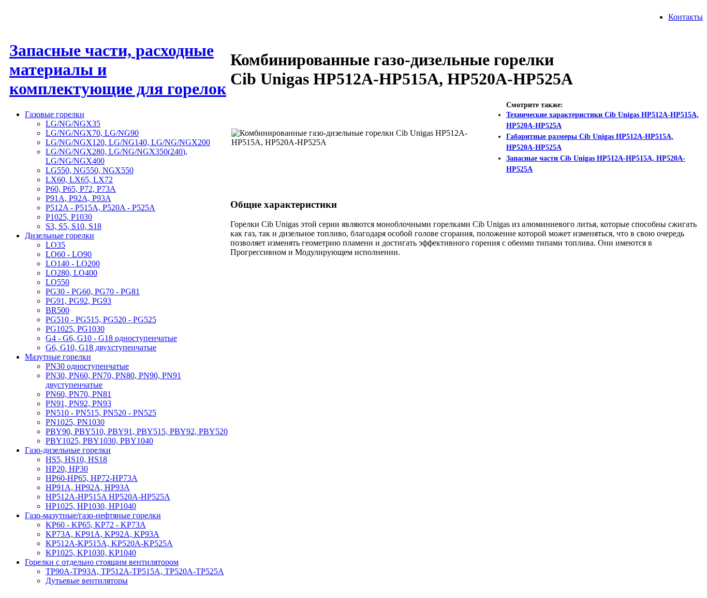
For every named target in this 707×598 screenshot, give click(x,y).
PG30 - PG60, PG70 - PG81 (93, 291)
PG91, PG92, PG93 (78, 300)
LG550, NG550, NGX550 (90, 170)
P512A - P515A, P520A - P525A (100, 207)
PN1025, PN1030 (75, 422)
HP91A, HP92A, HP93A (88, 487)
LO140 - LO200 (73, 263)
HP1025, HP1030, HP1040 (91, 506)
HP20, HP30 (67, 468)
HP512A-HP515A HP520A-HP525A (108, 496)
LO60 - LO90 (69, 254)
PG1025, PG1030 (75, 328)
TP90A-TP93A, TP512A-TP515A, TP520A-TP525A (135, 571)
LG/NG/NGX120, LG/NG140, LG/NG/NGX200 (128, 142)
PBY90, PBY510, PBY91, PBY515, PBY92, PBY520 (137, 431)
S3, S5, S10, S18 (73, 226)
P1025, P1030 (69, 216)
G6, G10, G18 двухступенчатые (101, 347)
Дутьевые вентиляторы (87, 580)
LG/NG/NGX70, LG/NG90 (92, 133)
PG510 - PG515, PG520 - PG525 (101, 319)
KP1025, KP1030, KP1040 (91, 552)
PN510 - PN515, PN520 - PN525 (101, 412)
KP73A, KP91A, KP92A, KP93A (102, 534)
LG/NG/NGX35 (73, 123)
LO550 (57, 282)
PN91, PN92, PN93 (78, 403)
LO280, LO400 (71, 272)
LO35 (55, 244)
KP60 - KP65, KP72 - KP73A (96, 524)
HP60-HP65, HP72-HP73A (92, 478)
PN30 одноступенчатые (87, 366)
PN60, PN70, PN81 (78, 394)
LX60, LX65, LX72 (79, 179)
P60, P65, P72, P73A (81, 188)
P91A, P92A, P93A (78, 198)
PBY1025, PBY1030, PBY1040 (99, 440)
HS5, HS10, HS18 (76, 459)
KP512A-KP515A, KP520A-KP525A (109, 543)
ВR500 (57, 310)
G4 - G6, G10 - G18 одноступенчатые (111, 338)
